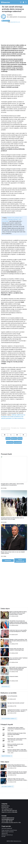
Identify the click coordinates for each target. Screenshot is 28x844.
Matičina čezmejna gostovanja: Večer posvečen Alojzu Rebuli (17, 733)
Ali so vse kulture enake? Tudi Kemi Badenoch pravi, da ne (18, 658)
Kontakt (3, 836)
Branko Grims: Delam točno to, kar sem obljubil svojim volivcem (13, 552)
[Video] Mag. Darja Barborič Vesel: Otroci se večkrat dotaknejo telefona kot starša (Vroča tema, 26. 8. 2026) (17, 765)
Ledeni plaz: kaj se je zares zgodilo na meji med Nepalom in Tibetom (18, 631)
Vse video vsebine (7, 786)
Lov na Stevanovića (12, 696)
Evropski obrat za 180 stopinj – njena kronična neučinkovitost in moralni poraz (12, 484)
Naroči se (14, 438)
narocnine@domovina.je (8, 819)
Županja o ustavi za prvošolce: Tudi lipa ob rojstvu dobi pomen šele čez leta (18, 641)
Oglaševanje (5, 833)
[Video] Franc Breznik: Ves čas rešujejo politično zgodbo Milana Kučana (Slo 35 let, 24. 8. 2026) (17, 772)
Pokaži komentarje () (20, 560)
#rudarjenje (23, 428)
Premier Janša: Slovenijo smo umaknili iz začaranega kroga (16, 649)
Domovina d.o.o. (6, 805)
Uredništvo (9, 15)
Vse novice (10, 442)
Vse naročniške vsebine (8, 718)
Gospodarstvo (6, 20)
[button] (26, 2)
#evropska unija (15, 428)
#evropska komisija (5, 428)
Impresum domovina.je (7, 834)
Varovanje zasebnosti (7, 828)
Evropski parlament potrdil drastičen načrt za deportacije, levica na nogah (12, 518)
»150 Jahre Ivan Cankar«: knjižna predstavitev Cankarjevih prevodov (16, 728)
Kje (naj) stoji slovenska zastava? (16, 703)
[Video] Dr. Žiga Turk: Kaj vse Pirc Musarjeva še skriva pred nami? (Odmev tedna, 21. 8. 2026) (17, 779)
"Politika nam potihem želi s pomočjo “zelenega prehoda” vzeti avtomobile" (12, 219)
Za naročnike (17, 442)
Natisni (8, 438)
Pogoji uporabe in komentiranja (9, 830)
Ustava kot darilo (13, 676)
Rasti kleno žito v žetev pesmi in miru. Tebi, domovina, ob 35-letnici (17, 739)
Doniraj (20, 438)
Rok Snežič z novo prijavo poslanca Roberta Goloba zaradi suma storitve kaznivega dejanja (18, 669)
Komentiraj (8, 560)
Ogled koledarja (6, 756)
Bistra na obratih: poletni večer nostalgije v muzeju (15, 745)
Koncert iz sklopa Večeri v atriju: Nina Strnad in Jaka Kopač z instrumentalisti (17, 750)
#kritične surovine (5, 429)
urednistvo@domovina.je (8, 817)
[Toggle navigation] (21, 2)
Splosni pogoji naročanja (8, 831)
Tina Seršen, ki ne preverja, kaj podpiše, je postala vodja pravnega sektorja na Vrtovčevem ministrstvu (18, 622)
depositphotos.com (15, 22)
